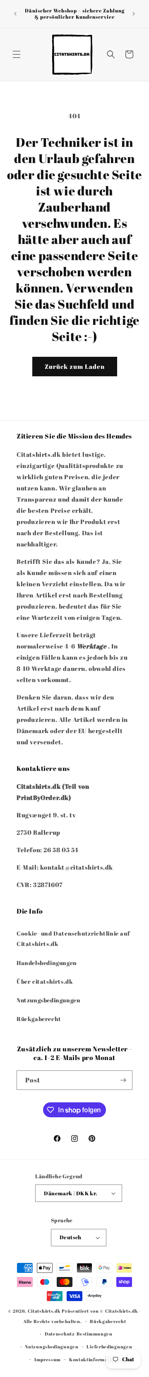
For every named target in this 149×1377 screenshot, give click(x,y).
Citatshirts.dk (44, 1311)
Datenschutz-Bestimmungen (79, 1334)
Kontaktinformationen (96, 1359)
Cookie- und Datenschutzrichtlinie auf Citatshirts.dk (73, 938)
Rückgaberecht (39, 1019)
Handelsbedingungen (47, 963)
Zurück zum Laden (75, 366)
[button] (16, 54)
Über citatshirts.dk (45, 981)
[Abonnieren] (123, 1080)
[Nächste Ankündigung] (134, 14)
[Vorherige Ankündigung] (15, 14)
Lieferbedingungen (109, 1346)
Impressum (47, 1359)
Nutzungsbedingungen (48, 1000)
